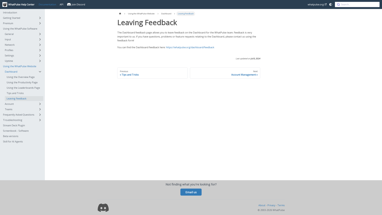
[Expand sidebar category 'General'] (40, 34)
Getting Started (11, 18)
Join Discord (78, 4)
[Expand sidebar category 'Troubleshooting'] (40, 120)
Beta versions (10, 136)
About (261, 205)
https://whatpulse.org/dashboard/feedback (190, 47)
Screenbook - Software (16, 130)
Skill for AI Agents (13, 141)
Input (8, 39)
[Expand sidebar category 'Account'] (40, 104)
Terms (281, 205)
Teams (8, 109)
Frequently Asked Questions (18, 114)
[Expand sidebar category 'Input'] (40, 39)
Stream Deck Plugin (14, 125)
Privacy (271, 205)
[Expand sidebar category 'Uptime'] (40, 61)
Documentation (47, 4)
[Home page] (120, 13)
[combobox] (357, 4)
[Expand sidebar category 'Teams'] (40, 109)
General (9, 34)
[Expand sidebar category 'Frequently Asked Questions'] (40, 114)
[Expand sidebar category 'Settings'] (40, 55)
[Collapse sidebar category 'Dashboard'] (40, 71)
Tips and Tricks (15, 93)
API (61, 4)
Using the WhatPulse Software (20, 28)
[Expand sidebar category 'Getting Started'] (40, 18)
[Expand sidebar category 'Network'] (40, 44)
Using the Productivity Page (22, 82)
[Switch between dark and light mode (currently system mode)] (330, 4)
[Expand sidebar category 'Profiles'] (40, 50)
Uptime (9, 61)
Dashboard (11, 71)
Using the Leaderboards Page (23, 87)
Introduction (10, 12)
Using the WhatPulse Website (19, 66)
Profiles (9, 50)
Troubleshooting (12, 120)
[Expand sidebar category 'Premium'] (40, 23)
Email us (191, 192)
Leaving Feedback (16, 98)
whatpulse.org (316, 4)
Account (9, 104)
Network (10, 44)
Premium (8, 23)
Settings (9, 55)
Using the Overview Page (21, 77)
